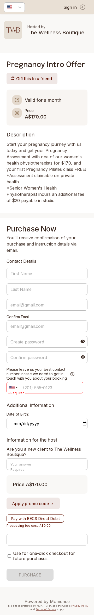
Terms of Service (46, 609)
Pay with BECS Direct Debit (35, 518)
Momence (60, 601)
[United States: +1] (13, 387)
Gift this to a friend (34, 78)
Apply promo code (30, 503)
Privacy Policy (79, 605)
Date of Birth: (18, 414)
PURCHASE (30, 575)
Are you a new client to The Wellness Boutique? (44, 452)
